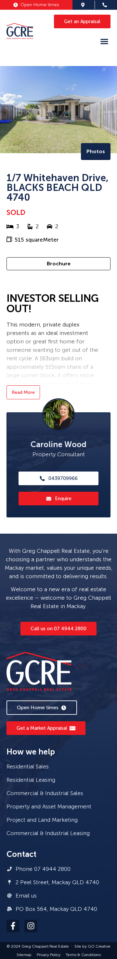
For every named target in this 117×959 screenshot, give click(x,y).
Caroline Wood (58, 444)
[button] (104, 41)
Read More (23, 392)
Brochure (59, 264)
